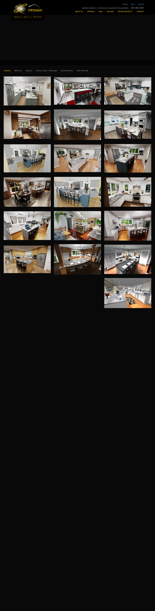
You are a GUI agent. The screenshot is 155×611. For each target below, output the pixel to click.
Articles (125, 4)
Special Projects (125, 11)
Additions (29, 70)
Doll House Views (67, 70)
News (133, 4)
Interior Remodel (82, 70)
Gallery (110, 11)
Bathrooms (18, 70)
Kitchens (7, 70)
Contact (140, 11)
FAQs (100, 11)
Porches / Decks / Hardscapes (46, 70)
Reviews (141, 4)
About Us (79, 11)
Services (90, 11)
